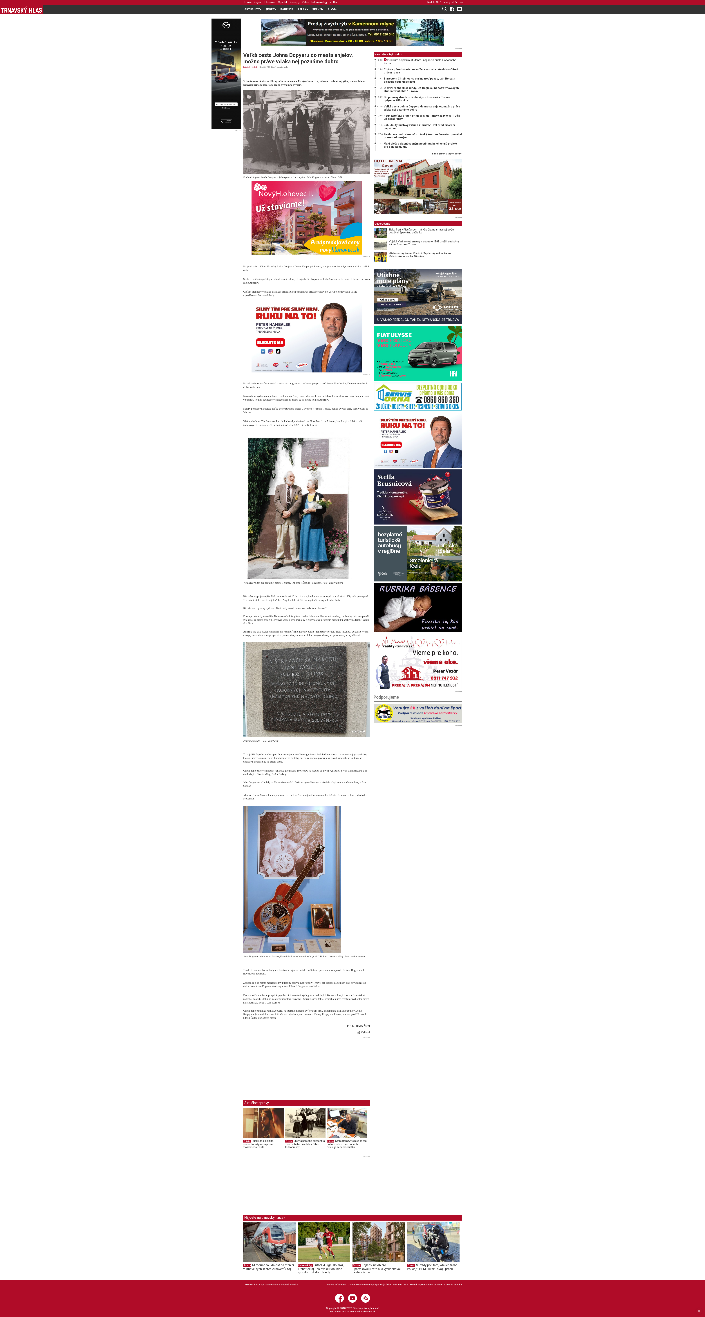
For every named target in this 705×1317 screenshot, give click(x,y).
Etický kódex (384, 1284)
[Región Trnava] (418, 553)
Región (258, 2)
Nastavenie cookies (431, 1284)
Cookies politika (453, 1284)
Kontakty (415, 1284)
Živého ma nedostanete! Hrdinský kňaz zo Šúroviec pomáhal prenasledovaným (423, 136)
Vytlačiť (365, 1032)
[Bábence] (418, 607)
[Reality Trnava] (418, 661)
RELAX (246, 67)
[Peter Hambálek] (418, 440)
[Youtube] (459, 8)
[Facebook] (452, 8)
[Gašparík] (418, 497)
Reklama (397, 1284)
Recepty (295, 2)
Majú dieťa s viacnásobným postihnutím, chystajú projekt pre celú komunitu (420, 145)
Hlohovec (270, 2)
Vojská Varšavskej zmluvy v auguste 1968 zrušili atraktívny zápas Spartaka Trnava (424, 243)
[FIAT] (418, 353)
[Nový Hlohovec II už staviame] (306, 218)
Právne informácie (336, 1284)
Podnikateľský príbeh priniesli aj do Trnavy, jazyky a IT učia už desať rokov (422, 117)
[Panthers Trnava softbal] (418, 713)
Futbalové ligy (319, 2)
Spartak (283, 2)
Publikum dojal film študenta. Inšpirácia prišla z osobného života (258, 1143)
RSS (406, 1284)
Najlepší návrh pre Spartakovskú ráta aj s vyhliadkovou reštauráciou (377, 1268)
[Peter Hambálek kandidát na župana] (306, 335)
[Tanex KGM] (418, 296)
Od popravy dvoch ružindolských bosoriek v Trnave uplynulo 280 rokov (417, 99)
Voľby (333, 2)
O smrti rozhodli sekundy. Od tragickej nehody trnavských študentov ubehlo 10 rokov (421, 89)
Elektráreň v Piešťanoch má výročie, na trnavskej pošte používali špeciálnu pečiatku (422, 231)
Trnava (247, 2)
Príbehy (255, 67)
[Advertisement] (274, 1065)
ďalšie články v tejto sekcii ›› (447, 154)
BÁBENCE (286, 9)
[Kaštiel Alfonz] (418, 187)
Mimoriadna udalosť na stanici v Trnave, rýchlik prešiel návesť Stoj (268, 1267)
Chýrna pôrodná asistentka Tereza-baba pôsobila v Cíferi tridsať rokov (305, 1143)
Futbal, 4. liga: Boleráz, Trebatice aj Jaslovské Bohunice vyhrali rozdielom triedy (321, 1268)
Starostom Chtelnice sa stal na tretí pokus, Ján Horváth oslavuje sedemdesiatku (347, 1143)
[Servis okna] (418, 397)
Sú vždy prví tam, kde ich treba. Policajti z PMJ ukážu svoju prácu (432, 1267)
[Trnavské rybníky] (352, 32)
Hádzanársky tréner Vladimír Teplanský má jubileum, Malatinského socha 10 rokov (420, 255)
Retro (305, 2)
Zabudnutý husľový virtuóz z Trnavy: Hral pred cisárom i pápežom (420, 126)
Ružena (459, 2)
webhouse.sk (368, 1311)
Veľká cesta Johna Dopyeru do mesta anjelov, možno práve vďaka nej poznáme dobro (422, 108)
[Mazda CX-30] (226, 74)
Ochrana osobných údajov (362, 1284)
